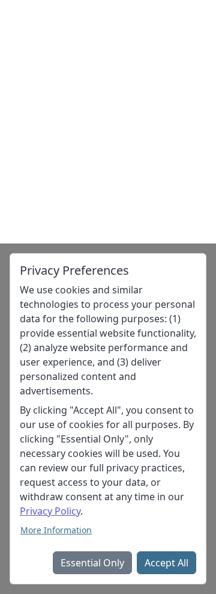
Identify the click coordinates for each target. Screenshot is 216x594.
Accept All (166, 562)
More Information (56, 530)
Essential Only (92, 562)
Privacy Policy (50, 511)
